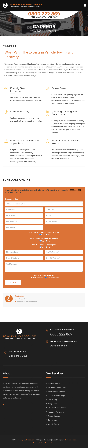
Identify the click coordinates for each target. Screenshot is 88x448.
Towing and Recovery (26, 440)
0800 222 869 (44, 14)
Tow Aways (52, 420)
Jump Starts (52, 404)
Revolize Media (71, 440)
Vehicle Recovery (54, 424)
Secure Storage (54, 416)
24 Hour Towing (54, 383)
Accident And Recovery (57, 387)
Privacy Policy (38, 443)
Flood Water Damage (56, 395)
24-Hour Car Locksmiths (57, 408)
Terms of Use (50, 443)
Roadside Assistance (56, 412)
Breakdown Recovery (56, 391)
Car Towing (52, 399)
